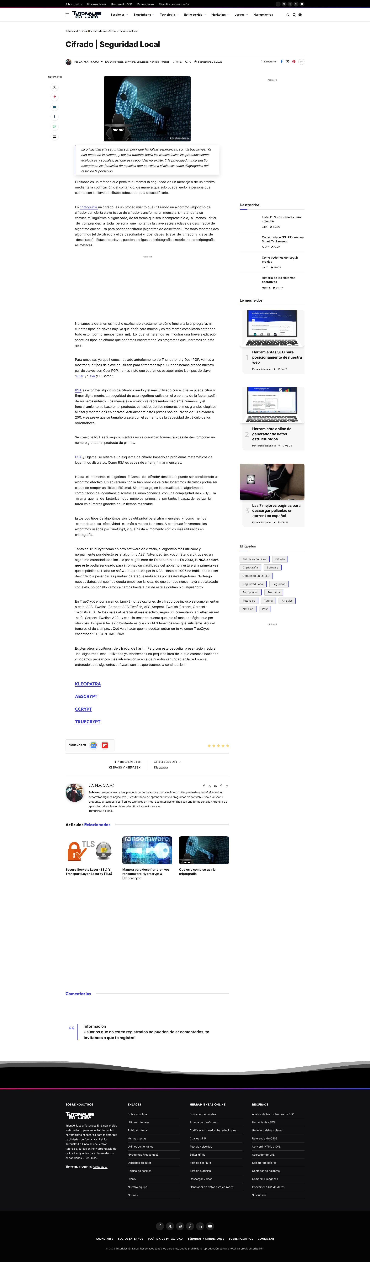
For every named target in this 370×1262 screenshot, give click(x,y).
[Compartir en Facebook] (281, 62)
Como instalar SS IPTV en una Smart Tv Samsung (283, 239)
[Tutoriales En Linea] (86, 14)
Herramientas (263, 14)
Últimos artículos (96, 4)
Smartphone (142, 14)
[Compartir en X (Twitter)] (288, 62)
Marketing (218, 14)
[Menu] (67, 14)
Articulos (287, 600)
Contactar (266, 1238)
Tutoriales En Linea (266, 445)
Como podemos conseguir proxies (280, 259)
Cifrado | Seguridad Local (113, 44)
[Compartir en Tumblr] (54, 116)
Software (130, 61)
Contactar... (100, 1166)
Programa (273, 592)
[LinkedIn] (54, 107)
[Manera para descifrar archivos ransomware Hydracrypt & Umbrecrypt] (147, 850)
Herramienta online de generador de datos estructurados (271, 434)
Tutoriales (249, 600)
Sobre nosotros (74, 4)
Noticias (154, 61)
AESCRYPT (86, 696)
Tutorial (164, 61)
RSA (79, 376)
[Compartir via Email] (54, 136)
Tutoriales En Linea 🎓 (78, 30)
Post (265, 608)
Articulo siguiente (166, 762)
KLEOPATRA (88, 684)
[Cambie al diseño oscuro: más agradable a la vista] (288, 14)
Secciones (117, 14)
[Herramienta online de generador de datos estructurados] (272, 405)
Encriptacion (100, 30)
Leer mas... (91, 1157)
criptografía (89, 207)
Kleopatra (161, 767)
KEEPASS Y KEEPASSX (124, 767)
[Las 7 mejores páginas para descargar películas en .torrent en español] (272, 482)
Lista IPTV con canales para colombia (281, 219)
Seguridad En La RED (256, 575)
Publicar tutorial (137, 1130)
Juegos (240, 14)
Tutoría (268, 600)
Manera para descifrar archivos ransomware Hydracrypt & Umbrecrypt (146, 874)
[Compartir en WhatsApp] (54, 126)
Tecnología (167, 14)
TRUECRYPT (88, 721)
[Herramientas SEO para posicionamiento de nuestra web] (272, 328)
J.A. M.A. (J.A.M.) (89, 61)
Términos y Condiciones (206, 1238)
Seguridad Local (253, 583)
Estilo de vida (193, 14)
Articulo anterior (128, 762)
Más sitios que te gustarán (174, 4)
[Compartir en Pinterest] (294, 62)
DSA (92, 376)
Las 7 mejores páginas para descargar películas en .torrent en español (276, 510)
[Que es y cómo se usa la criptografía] (204, 850)
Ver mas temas (145, 4)
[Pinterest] (54, 97)
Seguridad (142, 61)
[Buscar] (294, 14)
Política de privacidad (165, 1238)
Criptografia (250, 567)
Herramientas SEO (121, 4)
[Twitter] (54, 87)
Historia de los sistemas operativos (278, 280)
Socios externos (130, 1238)
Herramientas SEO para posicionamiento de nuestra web (277, 357)
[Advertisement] (147, 287)
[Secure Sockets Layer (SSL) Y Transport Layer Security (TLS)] (90, 850)
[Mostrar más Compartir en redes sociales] (301, 62)
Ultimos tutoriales (138, 1122)
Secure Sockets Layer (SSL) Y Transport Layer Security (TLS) (89, 872)
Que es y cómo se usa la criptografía (197, 872)
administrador (264, 368)
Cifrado (280, 559)
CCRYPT (83, 709)
